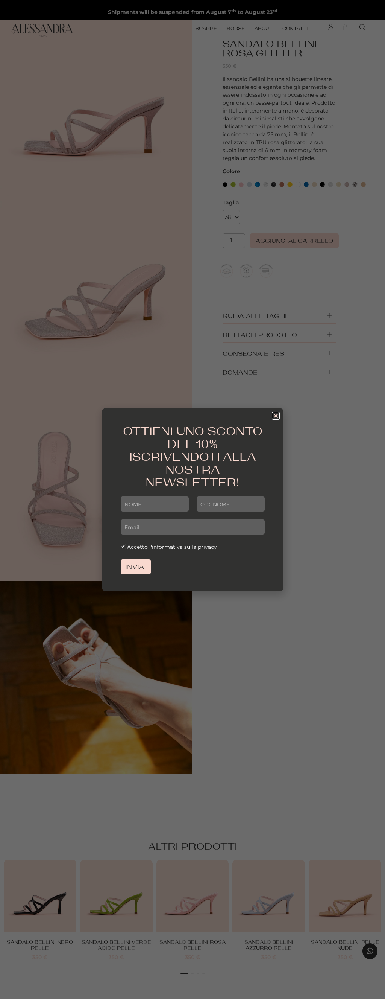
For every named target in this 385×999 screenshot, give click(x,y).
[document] (192, 499)
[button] (276, 416)
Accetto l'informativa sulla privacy (172, 547)
